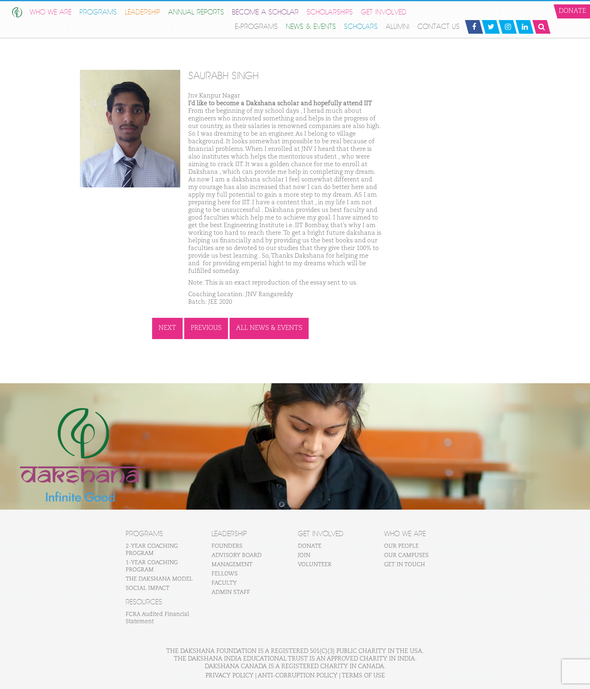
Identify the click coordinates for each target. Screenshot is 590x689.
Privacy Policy (229, 676)
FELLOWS (225, 574)
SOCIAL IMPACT (147, 588)
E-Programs (256, 26)
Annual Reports (196, 12)
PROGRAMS (98, 12)
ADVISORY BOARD (237, 555)
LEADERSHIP (142, 12)
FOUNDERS (227, 546)
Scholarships (330, 12)
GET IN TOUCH (404, 564)
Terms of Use (363, 676)
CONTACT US (438, 26)
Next (167, 328)
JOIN (304, 555)
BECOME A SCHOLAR (265, 12)
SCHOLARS (361, 26)
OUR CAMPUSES (406, 555)
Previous (206, 328)
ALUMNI (397, 26)
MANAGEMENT (232, 564)
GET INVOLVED (384, 12)
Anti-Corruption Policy (298, 676)
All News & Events (269, 328)
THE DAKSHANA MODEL (159, 579)
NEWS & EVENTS (311, 26)
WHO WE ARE (50, 12)
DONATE (309, 546)
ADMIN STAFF (231, 592)
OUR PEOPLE (401, 546)
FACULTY (224, 583)
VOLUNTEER (315, 564)
